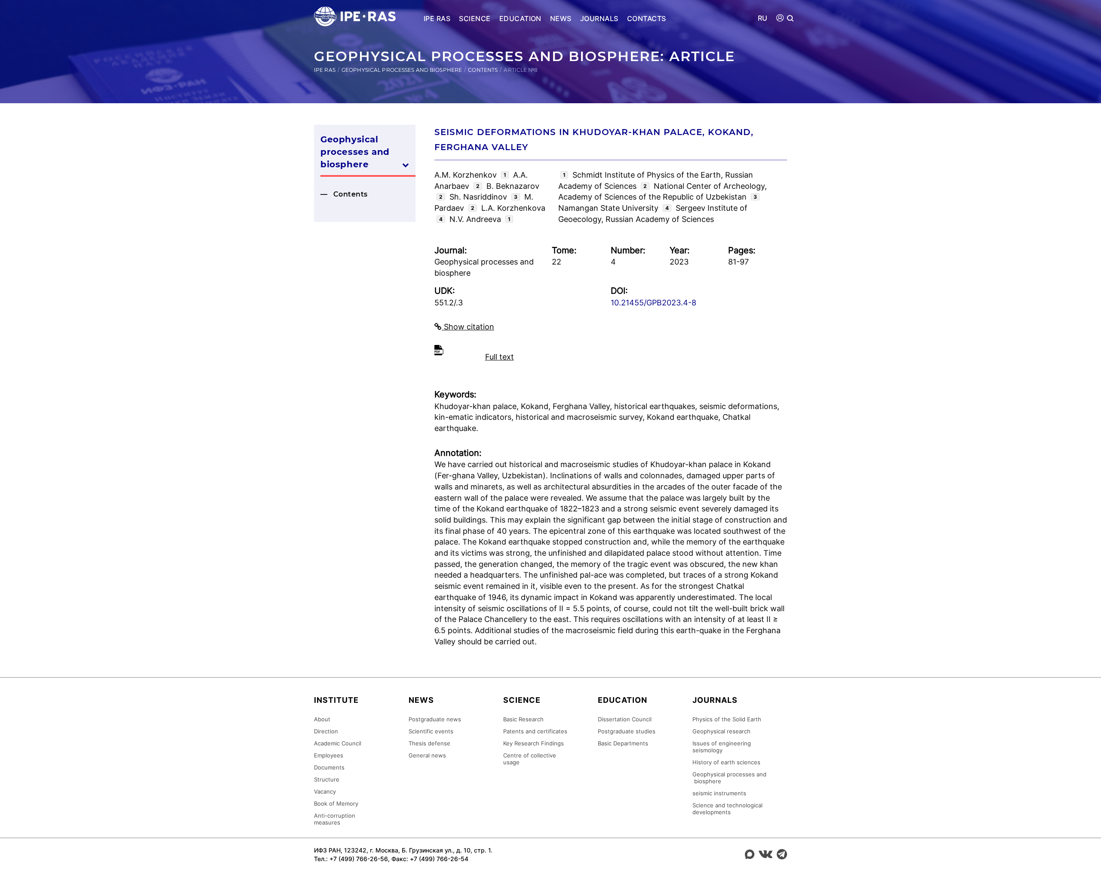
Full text (499, 356)
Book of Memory (336, 803)
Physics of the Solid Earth (726, 719)
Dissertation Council (625, 719)
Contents (483, 70)
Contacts (646, 18)
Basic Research (523, 719)
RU (763, 18)
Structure (326, 779)
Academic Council (337, 743)
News (561, 18)
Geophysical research (721, 731)
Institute (336, 700)
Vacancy (325, 791)
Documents (329, 767)
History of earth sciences (726, 762)
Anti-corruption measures (334, 819)
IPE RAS (437, 18)
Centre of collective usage (529, 759)
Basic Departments (623, 743)
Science (474, 18)
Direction (326, 731)
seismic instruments (719, 793)
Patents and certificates (535, 731)
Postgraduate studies (626, 731)
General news (427, 755)
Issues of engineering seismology (721, 747)
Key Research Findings (533, 743)
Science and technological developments (727, 809)
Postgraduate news (435, 719)
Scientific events (431, 731)
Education (520, 18)
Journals (599, 18)
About (322, 719)
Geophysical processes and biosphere (401, 70)
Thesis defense (429, 743)
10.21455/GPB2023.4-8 (653, 302)
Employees (328, 755)
